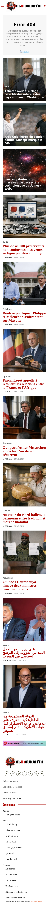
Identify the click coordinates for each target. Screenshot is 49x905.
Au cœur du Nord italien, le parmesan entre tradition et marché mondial (24, 518)
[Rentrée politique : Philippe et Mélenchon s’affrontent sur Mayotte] (24, 283)
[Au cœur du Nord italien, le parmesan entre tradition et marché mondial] (24, 484)
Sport (7, 132)
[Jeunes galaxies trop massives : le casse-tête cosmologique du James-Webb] (24, 170)
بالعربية (8, 86)
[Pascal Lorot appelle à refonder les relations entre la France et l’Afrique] (24, 350)
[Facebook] (7, 773)
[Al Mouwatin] (24, 762)
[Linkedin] (12, 773)
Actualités (8, 578)
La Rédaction (7, 257)
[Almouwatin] (24, 6)
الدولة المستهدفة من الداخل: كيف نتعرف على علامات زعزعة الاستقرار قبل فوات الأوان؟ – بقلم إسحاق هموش (24, 723)
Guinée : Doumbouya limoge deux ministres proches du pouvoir (20, 585)
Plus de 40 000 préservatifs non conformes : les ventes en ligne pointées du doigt (23, 249)
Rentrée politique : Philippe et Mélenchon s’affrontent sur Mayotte (24, 316)
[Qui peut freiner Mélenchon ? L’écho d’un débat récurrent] (24, 417)
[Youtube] (42, 773)
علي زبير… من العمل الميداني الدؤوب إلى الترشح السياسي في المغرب (24, 652)
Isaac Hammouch (9, 660)
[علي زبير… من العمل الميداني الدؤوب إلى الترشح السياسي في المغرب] (24, 619)
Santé (5, 242)
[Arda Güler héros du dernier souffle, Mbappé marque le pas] (24, 124)
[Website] (36, 773)
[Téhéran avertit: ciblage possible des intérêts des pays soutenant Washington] (24, 79)
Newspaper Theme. (37, 901)
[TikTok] (24, 773)
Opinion (7, 376)
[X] (30, 773)
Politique (7, 309)
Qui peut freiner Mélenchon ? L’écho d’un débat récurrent (24, 451)
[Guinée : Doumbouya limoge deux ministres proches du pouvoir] (24, 552)
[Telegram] (18, 773)
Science (8, 174)
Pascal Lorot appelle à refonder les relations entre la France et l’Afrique (23, 384)
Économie (7, 443)
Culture (6, 511)
